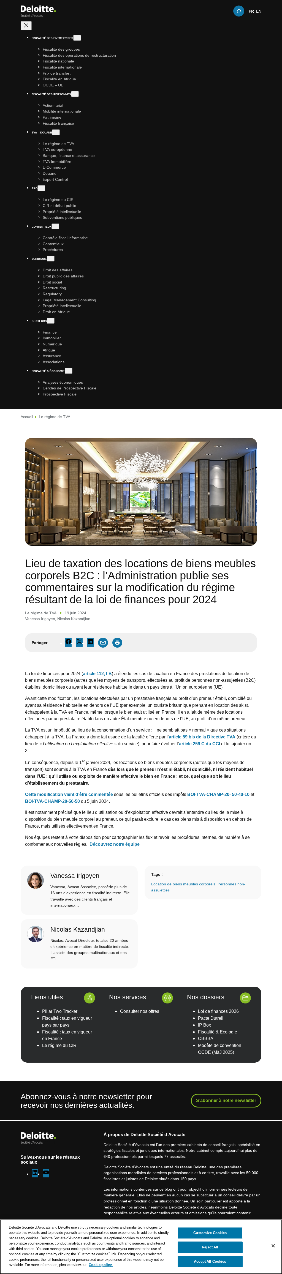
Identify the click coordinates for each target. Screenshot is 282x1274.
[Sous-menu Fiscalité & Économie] (68, 371)
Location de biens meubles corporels (183, 883)
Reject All (210, 1247)
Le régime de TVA (54, 416)
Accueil (27, 416)
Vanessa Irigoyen (40, 618)
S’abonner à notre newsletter (226, 1100)
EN (258, 11)
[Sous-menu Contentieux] (55, 226)
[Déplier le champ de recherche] (238, 11)
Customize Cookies (210, 1233)
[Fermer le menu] (26, 25)
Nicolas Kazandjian (73, 618)
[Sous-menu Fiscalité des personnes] (75, 94)
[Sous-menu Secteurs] (51, 321)
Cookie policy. (101, 1264)
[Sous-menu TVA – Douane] (56, 132)
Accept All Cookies (210, 1261)
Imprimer (117, 643)
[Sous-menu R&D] (41, 188)
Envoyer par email (103, 643)
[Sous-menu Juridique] (51, 258)
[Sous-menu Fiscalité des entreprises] (77, 38)
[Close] (273, 1246)
